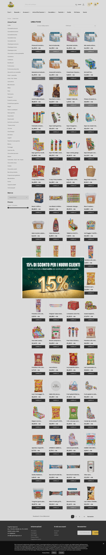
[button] (81, 259)
